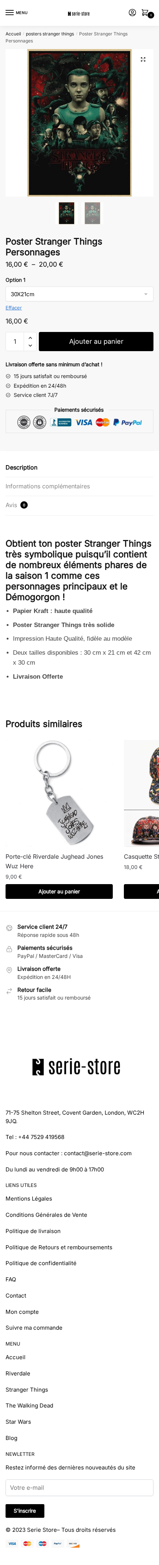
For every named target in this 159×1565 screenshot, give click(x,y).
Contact (16, 1295)
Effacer (14, 308)
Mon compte (22, 1311)
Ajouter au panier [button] (59, 891)
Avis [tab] (15, 505)
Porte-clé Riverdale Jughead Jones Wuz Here (54, 861)
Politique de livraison (33, 1231)
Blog (11, 1437)
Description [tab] (21, 467)
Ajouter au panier (96, 341)
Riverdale (18, 1373)
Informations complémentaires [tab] (48, 486)
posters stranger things (50, 34)
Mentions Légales (29, 1198)
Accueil (13, 34)
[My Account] (132, 13)
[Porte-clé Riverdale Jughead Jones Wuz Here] (59, 793)
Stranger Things (27, 1389)
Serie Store (42, 1529)
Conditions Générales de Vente (46, 1214)
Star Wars (18, 1421)
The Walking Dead (29, 1405)
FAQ (11, 1279)
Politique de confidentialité (41, 1263)
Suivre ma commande (34, 1327)
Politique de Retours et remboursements (59, 1247)
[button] (143, 59)
